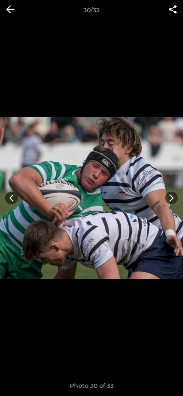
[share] (173, 10)
